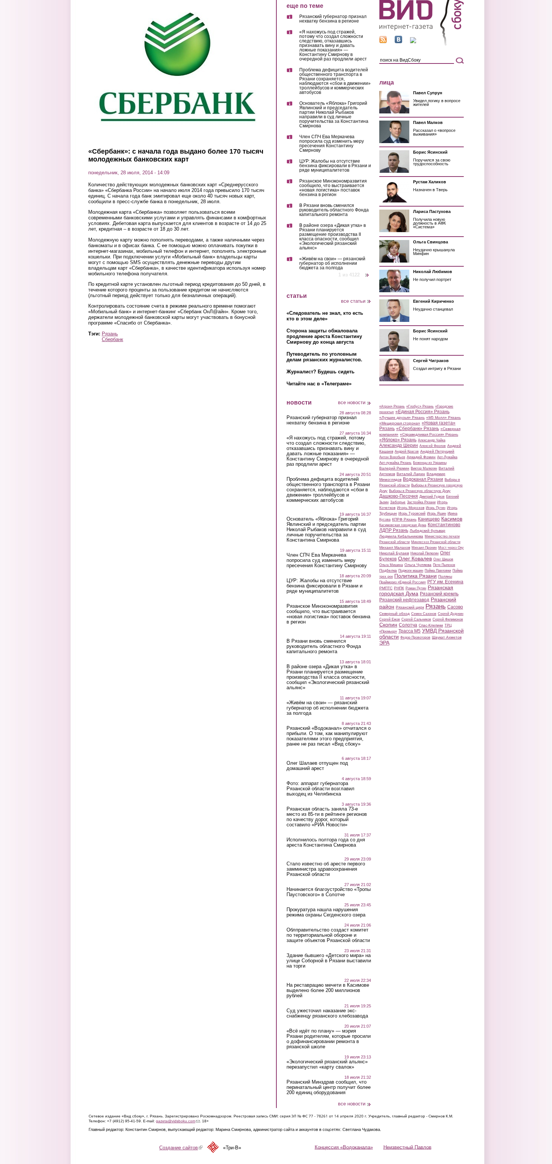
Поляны (445, 576)
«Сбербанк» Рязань (417, 428)
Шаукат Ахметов (447, 637)
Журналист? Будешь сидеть (320, 371)
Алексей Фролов (432, 446)
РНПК (399, 588)
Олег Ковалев (415, 559)
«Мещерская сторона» (399, 423)
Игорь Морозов (410, 508)
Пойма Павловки (438, 570)
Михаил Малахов (394, 547)
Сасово (455, 607)
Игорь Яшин (436, 513)
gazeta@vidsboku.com (178, 1121)
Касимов (451, 519)
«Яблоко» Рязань (397, 439)
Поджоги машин (410, 570)
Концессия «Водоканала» (344, 1147)
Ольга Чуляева (417, 565)
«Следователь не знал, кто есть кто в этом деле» (325, 316)
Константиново (444, 524)
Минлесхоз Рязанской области (435, 542)
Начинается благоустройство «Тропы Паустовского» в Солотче (329, 892)
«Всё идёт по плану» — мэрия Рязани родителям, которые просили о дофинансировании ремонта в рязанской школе (329, 1038)
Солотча (408, 625)
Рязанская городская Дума (416, 590)
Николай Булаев (394, 553)
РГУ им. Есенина (445, 581)
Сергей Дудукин (450, 614)
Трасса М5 (409, 631)
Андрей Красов (407, 451)
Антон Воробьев (392, 457)
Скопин (388, 625)
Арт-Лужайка (447, 457)
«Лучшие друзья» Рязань (402, 417)
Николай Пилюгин (424, 553)
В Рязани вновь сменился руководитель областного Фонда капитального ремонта (334, 210)
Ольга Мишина (391, 565)
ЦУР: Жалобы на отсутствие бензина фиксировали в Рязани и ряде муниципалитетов (335, 166)
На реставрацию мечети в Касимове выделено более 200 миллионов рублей (328, 990)
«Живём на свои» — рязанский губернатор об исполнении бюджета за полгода (332, 263)
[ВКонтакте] (398, 41)
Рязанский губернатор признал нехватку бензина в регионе (332, 19)
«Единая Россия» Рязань (422, 411)
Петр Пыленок (444, 565)
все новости (351, 402)
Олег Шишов (443, 559)
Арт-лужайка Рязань (395, 463)
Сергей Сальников (416, 619)
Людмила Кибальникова (401, 536)
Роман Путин (416, 588)
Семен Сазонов (423, 614)
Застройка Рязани (421, 502)
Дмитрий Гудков (432, 496)
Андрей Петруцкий (437, 451)
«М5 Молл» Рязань (443, 417)
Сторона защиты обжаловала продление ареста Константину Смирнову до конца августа (324, 336)
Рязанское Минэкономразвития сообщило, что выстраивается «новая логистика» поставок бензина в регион (333, 188)
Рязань (110, 334)
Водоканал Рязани (423, 479)
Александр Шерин (398, 445)
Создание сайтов (180, 1147)
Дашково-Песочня (398, 496)
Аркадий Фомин (421, 457)
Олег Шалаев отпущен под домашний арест (317, 766)
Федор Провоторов (415, 637)
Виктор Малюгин (424, 468)
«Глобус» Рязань (420, 406)
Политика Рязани (415, 576)
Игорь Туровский (411, 513)
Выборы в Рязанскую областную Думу (420, 491)
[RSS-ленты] (383, 41)
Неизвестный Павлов (407, 1147)
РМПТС (385, 588)
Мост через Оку (451, 548)
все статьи (353, 301)
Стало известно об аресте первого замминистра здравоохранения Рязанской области (326, 869)
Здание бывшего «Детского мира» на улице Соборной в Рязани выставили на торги (329, 961)
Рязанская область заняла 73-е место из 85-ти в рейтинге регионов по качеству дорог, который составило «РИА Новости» (327, 816)
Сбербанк (112, 339)
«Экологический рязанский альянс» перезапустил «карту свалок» (327, 1064)
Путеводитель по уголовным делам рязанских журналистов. (324, 356)
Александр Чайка (431, 440)
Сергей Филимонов (448, 619)
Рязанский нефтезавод (404, 599)
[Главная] (421, 44)
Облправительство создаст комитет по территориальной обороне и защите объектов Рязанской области (328, 935)
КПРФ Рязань (404, 519)
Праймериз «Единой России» (402, 582)
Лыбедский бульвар (427, 530)
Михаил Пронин (424, 548)
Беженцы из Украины (429, 463)
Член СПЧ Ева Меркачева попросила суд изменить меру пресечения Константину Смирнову (331, 143)
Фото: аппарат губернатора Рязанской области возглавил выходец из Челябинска (320, 789)
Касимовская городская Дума (402, 525)
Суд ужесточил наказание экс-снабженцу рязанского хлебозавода (327, 1013)
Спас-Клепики (431, 625)
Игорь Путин (435, 508)
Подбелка (388, 570)
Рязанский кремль (439, 593)
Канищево (429, 519)
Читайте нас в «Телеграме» (319, 383)
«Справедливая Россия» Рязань (429, 434)
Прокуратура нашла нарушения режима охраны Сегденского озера (326, 912)
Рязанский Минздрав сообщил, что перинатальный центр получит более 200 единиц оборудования (329, 1087)
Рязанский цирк (410, 607)
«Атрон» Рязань (392, 406)
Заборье (398, 502)
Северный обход (394, 613)
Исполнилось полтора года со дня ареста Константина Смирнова (326, 842)
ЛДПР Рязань (393, 530)
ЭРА (384, 643)
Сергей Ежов (389, 619)
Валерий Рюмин (394, 468)
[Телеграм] (413, 41)
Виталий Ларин (411, 474)
